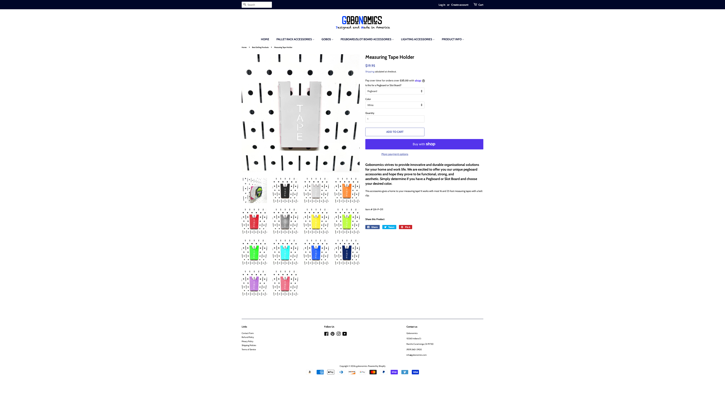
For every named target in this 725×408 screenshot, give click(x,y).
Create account (459, 4)
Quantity (369, 112)
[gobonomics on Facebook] (326, 334)
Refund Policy (248, 337)
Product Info (452, 39)
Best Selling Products (260, 47)
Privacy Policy (247, 341)
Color (368, 98)
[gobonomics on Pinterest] (332, 334)
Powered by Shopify (377, 366)
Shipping (369, 71)
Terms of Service (249, 349)
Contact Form (248, 333)
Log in (442, 4)
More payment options (394, 154)
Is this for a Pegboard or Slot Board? (383, 85)
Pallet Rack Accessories (294, 39)
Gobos (327, 39)
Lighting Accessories (417, 39)
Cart (480, 4)
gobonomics (361, 366)
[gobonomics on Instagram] (338, 334)
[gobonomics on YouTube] (344, 334)
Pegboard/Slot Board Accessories (366, 39)
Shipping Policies (249, 345)
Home (265, 39)
